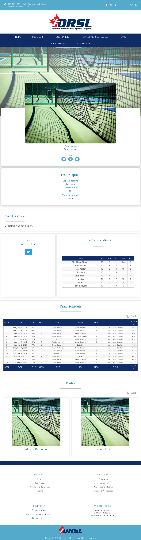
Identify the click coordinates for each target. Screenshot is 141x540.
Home (18, 37)
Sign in (133, 5)
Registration (62, 37)
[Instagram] (111, 5)
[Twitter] (115, 5)
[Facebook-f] (106, 5)
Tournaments (58, 43)
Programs (38, 37)
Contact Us (83, 43)
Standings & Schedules (95, 37)
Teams (122, 37)
